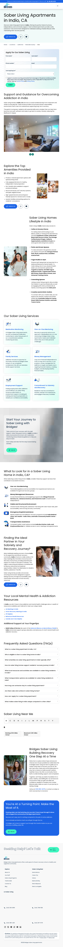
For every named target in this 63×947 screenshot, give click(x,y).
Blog (6, 886)
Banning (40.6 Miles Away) (11, 734)
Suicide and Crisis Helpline (14, 619)
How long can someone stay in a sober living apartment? (24, 685)
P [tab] (37, 721)
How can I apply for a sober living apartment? (20, 696)
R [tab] (41, 721)
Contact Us (12, 36)
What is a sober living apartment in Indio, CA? (20, 649)
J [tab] (25, 721)
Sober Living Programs (11, 878)
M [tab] (33, 721)
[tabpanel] (31, 732)
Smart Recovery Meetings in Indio (16, 611)
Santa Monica (35, 872)
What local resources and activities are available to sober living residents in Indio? (30, 672)
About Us (7, 872)
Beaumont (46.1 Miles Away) (30, 734)
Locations (12, 44)
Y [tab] (52, 721)
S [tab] (44, 721)
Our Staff (7, 875)
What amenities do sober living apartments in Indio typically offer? (28, 660)
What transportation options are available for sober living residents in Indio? (29, 679)
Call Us (13, 450)
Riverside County (30, 44)
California (20, 44)
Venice (34, 878)
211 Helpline (9, 614)
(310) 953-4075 (40, 789)
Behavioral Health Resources (15, 616)
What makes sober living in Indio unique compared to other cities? (28, 702)
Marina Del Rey (36, 881)
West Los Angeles (36, 886)
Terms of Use (20, 81)
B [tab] (6, 721)
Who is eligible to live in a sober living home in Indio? (23, 654)
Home (5, 44)
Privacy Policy (30, 81)
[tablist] (31, 721)
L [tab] (29, 721)
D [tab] (14, 721)
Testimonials (8, 881)
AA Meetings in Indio (12, 609)
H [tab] (18, 721)
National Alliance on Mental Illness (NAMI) (44, 628)
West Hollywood (36, 883)
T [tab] (48, 721)
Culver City (35, 875)
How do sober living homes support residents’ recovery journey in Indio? (29, 665)
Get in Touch (54, 849)
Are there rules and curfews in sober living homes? (22, 691)
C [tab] (10, 721)
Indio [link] (38, 44)
